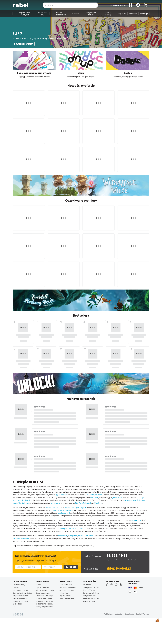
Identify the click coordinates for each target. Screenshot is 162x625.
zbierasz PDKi (137, 520)
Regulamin (129, 614)
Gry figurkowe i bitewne (90, 13)
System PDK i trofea (90, 590)
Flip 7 (17, 33)
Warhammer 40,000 (53, 507)
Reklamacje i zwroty (20, 590)
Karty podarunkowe (90, 587)
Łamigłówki (121, 14)
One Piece (98, 503)
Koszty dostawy (19, 585)
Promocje (144, 14)
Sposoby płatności (20, 598)
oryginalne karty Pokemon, (134, 500)
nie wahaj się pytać (94, 495)
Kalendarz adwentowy (45, 601)
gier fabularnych (64, 513)
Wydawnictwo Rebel (67, 587)
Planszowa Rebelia (66, 598)
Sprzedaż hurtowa (66, 590)
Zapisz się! (71, 567)
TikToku (81, 536)
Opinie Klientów (42, 587)
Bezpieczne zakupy (20, 595)
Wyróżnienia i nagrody (45, 590)
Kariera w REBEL (89, 601)
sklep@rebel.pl (119, 568)
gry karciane (55, 503)
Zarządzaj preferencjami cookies (157, 620)
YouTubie (89, 536)
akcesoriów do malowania (63, 510)
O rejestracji (17, 604)
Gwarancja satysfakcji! (44, 595)
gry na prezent (61, 495)
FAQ (14, 607)
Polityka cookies (89, 595)
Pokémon (75, 14)
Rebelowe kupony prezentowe (34, 73)
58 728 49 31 (117, 555)
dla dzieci (94, 497)
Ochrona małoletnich (44, 604)
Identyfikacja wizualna (44, 607)
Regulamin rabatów (20, 601)
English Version (65, 595)
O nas (38, 585)
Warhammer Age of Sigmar (75, 507)
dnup (81, 73)
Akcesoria (133, 14)
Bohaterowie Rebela (44, 598)
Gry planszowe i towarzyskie (24, 13)
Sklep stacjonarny (43, 593)
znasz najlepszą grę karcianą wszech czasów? (40, 38)
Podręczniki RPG (42, 13)
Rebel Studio (64, 593)
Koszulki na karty (65, 585)
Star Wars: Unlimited (83, 503)
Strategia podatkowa (91, 598)
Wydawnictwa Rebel (21, 538)
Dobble (128, 73)
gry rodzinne (117, 497)
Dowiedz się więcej (23, 44)
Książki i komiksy (108, 13)
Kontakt (16, 587)
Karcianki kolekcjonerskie (60, 13)
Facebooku (62, 536)
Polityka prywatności (113, 614)
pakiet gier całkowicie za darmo (71, 528)
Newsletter (87, 585)
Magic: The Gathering (21, 503)
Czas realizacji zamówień (22, 593)
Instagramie (72, 536)
